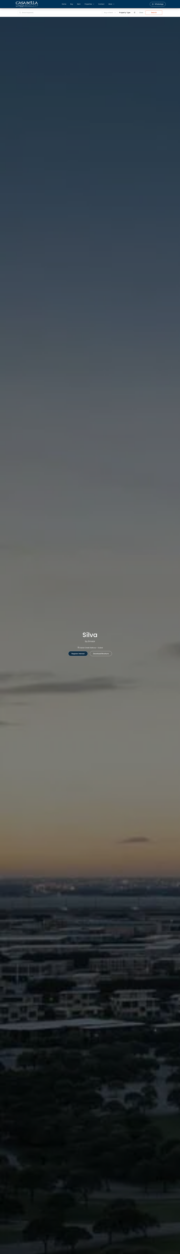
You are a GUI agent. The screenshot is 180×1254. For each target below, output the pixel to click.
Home (64, 4)
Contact (101, 4)
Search (154, 12)
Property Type (124, 12)
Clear (141, 12)
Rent (79, 4)
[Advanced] (134, 12)
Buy (71, 4)
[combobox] (110, 12)
